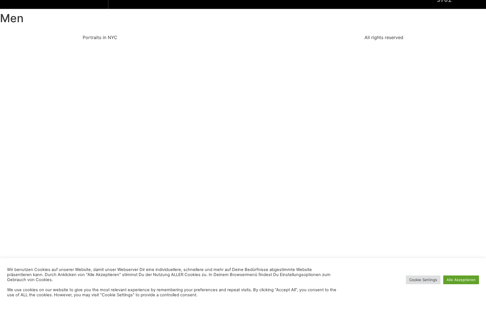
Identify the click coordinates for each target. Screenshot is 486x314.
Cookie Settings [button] (423, 279)
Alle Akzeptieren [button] (461, 279)
